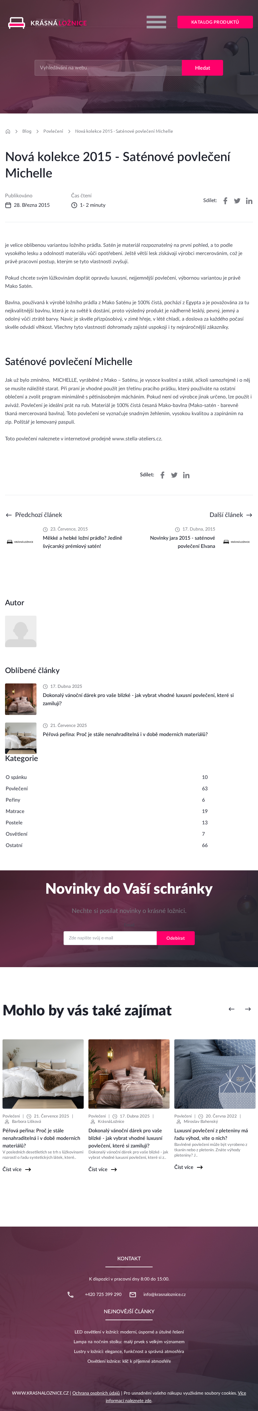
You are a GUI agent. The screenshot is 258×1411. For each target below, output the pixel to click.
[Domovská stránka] (7, 131)
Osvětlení (16, 834)
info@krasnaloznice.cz (164, 1294)
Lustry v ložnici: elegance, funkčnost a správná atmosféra (129, 1352)
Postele (14, 822)
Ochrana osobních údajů (96, 1393)
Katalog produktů (215, 22)
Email (129, 925)
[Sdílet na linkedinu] (249, 201)
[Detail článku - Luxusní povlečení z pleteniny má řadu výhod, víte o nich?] (214, 1074)
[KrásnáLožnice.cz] (49, 23)
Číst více (12, 1169)
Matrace (15, 811)
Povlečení (53, 131)
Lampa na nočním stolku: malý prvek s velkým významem (129, 1342)
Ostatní (14, 845)
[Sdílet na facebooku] (225, 201)
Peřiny (13, 800)
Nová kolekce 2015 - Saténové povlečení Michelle (124, 131)
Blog (26, 131)
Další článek (226, 515)
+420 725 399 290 (103, 1294)
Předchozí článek (38, 515)
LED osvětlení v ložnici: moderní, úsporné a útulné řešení (129, 1332)
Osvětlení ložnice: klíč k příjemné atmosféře (129, 1361)
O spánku (16, 777)
